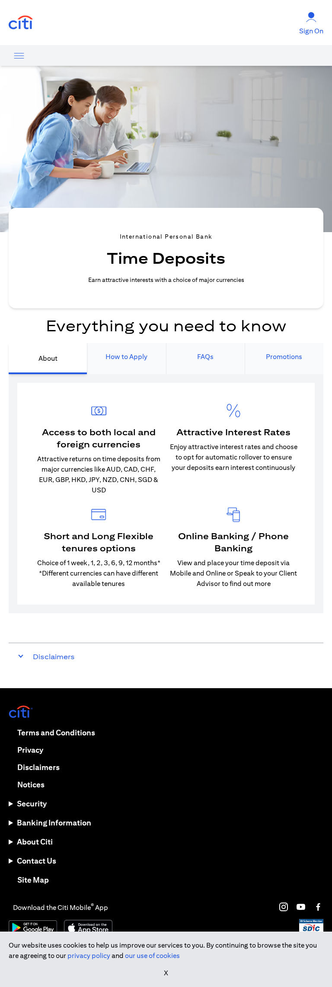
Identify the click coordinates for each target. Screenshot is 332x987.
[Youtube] (301, 907)
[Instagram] (283, 907)
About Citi (35, 841)
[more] (19, 55)
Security (32, 803)
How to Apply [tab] (126, 357)
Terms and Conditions (56, 732)
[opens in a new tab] (21, 22)
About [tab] (47, 358)
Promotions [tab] (284, 357)
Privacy (30, 749)
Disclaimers (38, 767)
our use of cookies (152, 955)
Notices (31, 784)
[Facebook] (318, 907)
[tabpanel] (166, 493)
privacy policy (88, 955)
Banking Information (54, 822)
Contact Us (36, 860)
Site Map (33, 879)
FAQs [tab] (205, 357)
